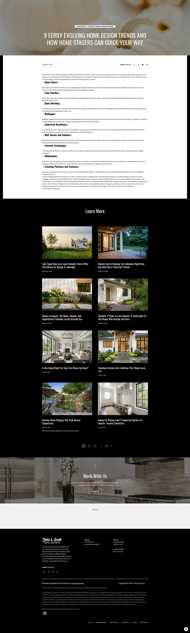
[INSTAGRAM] (48, 571)
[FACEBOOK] (44, 571)
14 (106, 446)
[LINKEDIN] (53, 571)
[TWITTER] (57, 571)
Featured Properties (100, 622)
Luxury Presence (77, 583)
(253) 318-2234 (118, 551)
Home (90, 622)
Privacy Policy (139, 583)
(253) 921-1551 (118, 544)
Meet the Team (114, 622)
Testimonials (125, 622)
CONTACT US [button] (95, 491)
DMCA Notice (144, 622)
